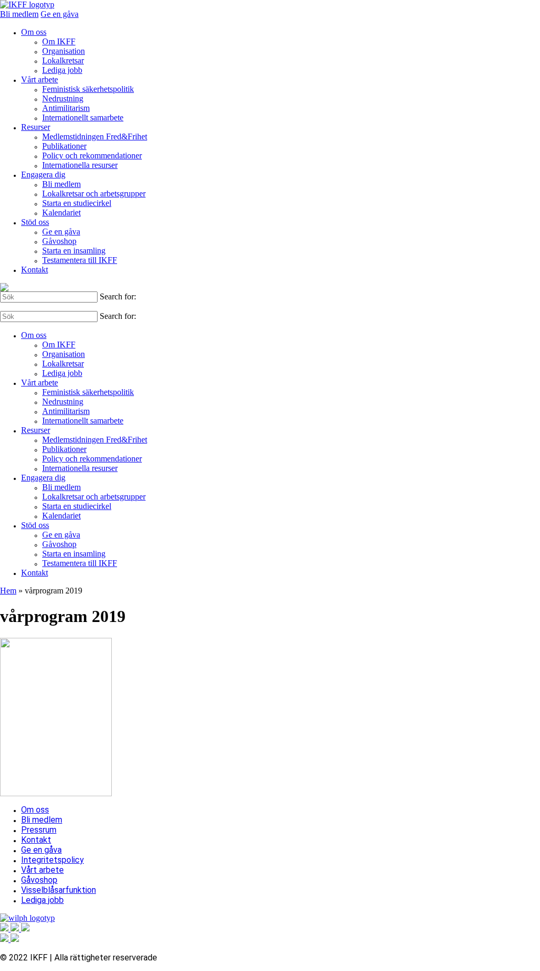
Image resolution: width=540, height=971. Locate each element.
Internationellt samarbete (82, 117)
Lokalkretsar (63, 60)
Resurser (35, 126)
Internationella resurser (80, 165)
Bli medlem (19, 14)
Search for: (118, 296)
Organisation (63, 50)
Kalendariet (61, 212)
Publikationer (64, 146)
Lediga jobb (62, 69)
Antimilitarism (66, 107)
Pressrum (38, 830)
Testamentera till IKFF (79, 260)
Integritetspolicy (52, 860)
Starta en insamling (73, 250)
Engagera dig (43, 174)
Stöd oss (35, 222)
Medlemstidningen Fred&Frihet (94, 136)
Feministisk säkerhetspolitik (88, 88)
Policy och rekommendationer (92, 155)
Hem (8, 590)
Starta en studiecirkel (76, 203)
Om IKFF (58, 41)
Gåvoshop (59, 241)
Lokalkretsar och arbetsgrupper (94, 193)
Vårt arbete (39, 79)
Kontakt (34, 269)
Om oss (33, 31)
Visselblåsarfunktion (58, 890)
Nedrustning (62, 98)
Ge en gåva (60, 14)
